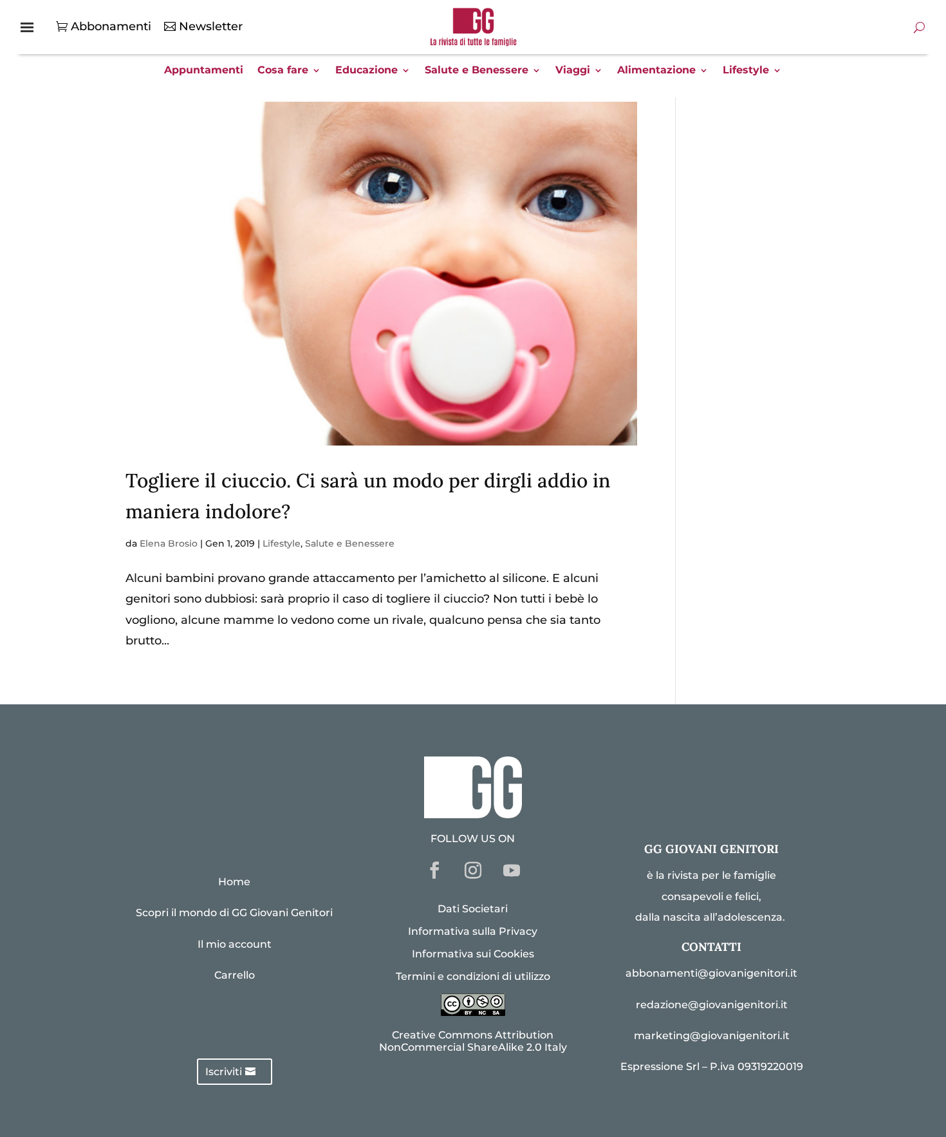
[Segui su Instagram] (473, 870)
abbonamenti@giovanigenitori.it (711, 973)
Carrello (234, 975)
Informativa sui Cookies (473, 954)
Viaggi (572, 71)
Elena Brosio (169, 543)
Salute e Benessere (476, 71)
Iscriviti (223, 1072)
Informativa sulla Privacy (472, 931)
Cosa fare (282, 71)
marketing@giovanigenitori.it (712, 1035)
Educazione (366, 71)
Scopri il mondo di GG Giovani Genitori (234, 913)
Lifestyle (746, 71)
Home (234, 882)
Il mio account (235, 944)
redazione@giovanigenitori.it (712, 1005)
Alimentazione (656, 71)
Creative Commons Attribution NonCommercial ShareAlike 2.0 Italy (473, 1041)
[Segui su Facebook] (434, 870)
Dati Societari (473, 909)
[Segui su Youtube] (511, 870)
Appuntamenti (203, 71)
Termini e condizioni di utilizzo (473, 976)
